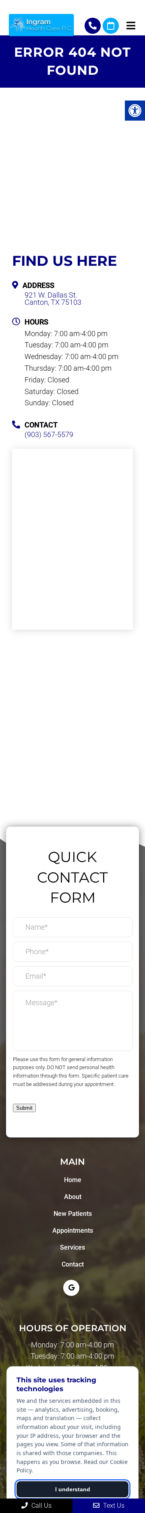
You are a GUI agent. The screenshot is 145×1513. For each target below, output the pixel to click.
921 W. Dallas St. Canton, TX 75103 (53, 299)
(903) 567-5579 (93, 26)
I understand (72, 1489)
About (72, 1197)
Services (72, 1247)
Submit (24, 1108)
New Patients (73, 1213)
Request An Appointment (111, 26)
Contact (73, 1264)
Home (72, 1180)
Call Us (41, 1505)
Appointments (72, 1230)
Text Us (113, 1505)
